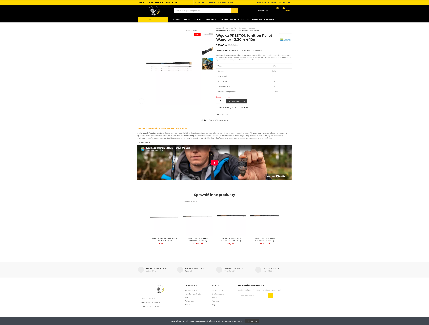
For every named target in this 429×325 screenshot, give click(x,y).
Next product (290, 29)
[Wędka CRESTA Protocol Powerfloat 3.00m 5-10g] (265, 217)
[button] (197, 2)
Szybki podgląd (173, 211)
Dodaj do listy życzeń (240, 107)
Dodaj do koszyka (237, 101)
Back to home (287, 29)
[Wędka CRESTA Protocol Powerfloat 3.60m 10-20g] (231, 217)
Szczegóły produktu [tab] (218, 120)
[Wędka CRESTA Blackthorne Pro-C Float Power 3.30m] (164, 217)
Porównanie (224, 107)
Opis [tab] (203, 120)
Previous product (284, 29)
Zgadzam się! (252, 321)
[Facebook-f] (250, 2)
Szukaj (234, 10)
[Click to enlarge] (141, 101)
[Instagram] (254, 2)
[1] (270, 295)
